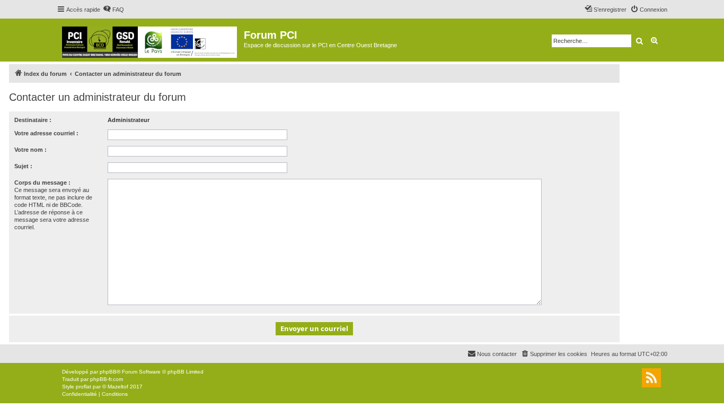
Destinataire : (32, 120)
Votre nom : (30, 149)
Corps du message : (42, 182)
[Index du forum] (150, 40)
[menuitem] (113, 9)
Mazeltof (118, 386)
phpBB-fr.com (106, 379)
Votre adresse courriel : (46, 133)
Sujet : (23, 166)
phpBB (108, 372)
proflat (83, 386)
